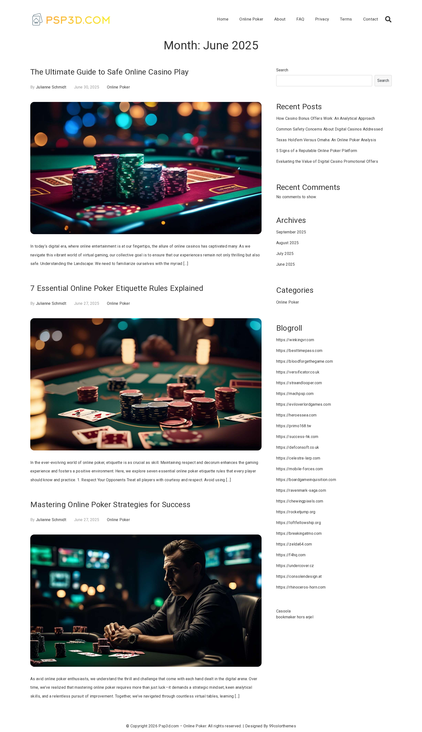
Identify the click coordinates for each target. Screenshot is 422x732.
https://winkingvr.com (295, 340)
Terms (346, 19)
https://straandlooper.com (299, 383)
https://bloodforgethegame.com (304, 361)
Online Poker (251, 19)
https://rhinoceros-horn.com (301, 587)
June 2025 (285, 264)
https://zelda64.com (294, 544)
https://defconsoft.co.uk (297, 447)
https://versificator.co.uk (297, 372)
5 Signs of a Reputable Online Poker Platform (316, 150)
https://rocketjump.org (296, 512)
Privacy (322, 19)
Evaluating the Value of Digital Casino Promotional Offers (327, 161)
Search (282, 70)
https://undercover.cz (295, 565)
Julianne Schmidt (51, 87)
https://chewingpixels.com (299, 501)
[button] (388, 19)
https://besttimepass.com (299, 350)
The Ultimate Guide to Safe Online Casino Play (109, 71)
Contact (370, 19)
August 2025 (287, 242)
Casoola (283, 611)
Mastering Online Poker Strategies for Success (110, 504)
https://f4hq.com (291, 555)
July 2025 (285, 253)
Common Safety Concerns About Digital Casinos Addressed (329, 129)
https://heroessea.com (296, 415)
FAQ (300, 19)
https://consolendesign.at (299, 576)
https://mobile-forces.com (299, 469)
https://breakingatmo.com (299, 533)
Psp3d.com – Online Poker (182, 726)
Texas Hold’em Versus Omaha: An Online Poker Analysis (326, 140)
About (280, 19)
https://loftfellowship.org (298, 522)
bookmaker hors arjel (294, 617)
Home (222, 19)
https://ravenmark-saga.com (301, 490)
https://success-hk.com (297, 436)
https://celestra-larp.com (298, 458)
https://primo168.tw (293, 426)
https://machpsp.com (295, 393)
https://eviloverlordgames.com (303, 404)
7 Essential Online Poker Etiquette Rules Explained (116, 288)
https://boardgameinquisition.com (306, 479)
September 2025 (291, 232)
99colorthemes (282, 726)
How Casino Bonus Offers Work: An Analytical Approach (325, 118)
